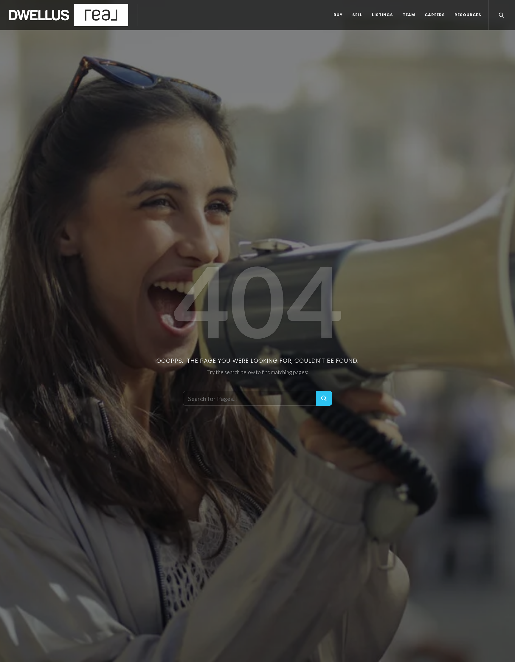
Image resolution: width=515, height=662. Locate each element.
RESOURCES (467, 15)
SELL (357, 15)
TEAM (409, 15)
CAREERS (435, 15)
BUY (338, 15)
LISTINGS (382, 15)
